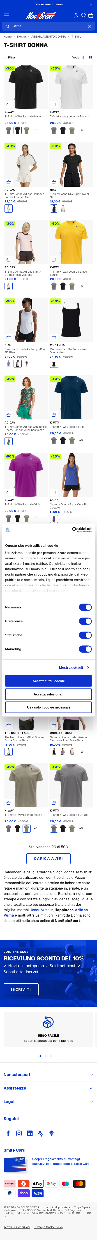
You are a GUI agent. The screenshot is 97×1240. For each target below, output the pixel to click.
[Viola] (63, 751)
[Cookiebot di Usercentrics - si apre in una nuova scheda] (72, 530)
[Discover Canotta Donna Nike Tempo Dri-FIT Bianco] (26, 320)
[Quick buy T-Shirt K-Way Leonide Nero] (9, 104)
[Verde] (26, 130)
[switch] (85, 621)
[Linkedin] (29, 1133)
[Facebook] (8, 1133)
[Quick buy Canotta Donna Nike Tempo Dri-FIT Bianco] (9, 337)
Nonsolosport (17, 1074)
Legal (9, 1101)
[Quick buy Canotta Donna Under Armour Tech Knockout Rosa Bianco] (54, 725)
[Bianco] (8, 208)
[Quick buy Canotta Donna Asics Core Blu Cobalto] (54, 492)
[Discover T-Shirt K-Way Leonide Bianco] (71, 87)
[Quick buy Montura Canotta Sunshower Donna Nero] (54, 337)
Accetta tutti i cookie (48, 681)
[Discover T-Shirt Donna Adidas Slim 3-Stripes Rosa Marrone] (26, 242)
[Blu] (54, 518)
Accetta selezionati (48, 694)
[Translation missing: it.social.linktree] (51, 1133)
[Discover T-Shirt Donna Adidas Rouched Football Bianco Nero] (26, 164)
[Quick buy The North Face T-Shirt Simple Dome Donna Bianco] (9, 725)
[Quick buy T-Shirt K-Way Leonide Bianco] (54, 104)
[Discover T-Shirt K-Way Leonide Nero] (26, 87)
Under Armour (41, 910)
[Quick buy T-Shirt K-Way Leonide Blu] (54, 415)
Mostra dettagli (71, 667)
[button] (91, 4)
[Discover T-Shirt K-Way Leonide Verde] (26, 785)
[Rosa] (8, 286)
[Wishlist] (83, 15)
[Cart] (90, 15)
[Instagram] (18, 1133)
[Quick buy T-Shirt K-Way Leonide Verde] (9, 803)
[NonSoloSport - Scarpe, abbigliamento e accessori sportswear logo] (41, 15)
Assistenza (15, 1088)
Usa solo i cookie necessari (48, 707)
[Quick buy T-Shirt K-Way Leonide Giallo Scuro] (54, 259)
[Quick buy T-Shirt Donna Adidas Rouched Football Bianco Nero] (9, 182)
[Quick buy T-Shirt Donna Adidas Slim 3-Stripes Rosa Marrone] (9, 259)
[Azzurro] (8, 363)
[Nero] (17, 130)
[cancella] (89, 26)
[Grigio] (8, 130)
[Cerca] (7, 26)
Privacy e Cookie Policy (48, 1227)
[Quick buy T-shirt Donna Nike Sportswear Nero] (54, 182)
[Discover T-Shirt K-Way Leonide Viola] (26, 475)
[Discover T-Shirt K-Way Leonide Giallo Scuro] (71, 242)
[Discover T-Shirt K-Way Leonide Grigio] (71, 785)
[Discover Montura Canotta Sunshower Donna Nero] (71, 320)
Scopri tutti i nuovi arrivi (49, 4)
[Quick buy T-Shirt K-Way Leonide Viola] (9, 492)
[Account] (76, 15)
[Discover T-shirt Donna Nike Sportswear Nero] (71, 164)
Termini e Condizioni (17, 1227)
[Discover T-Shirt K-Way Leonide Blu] (71, 397)
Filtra (11, 57)
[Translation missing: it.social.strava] (40, 1133)
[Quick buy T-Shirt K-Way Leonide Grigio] (54, 803)
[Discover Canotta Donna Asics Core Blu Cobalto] (71, 475)
